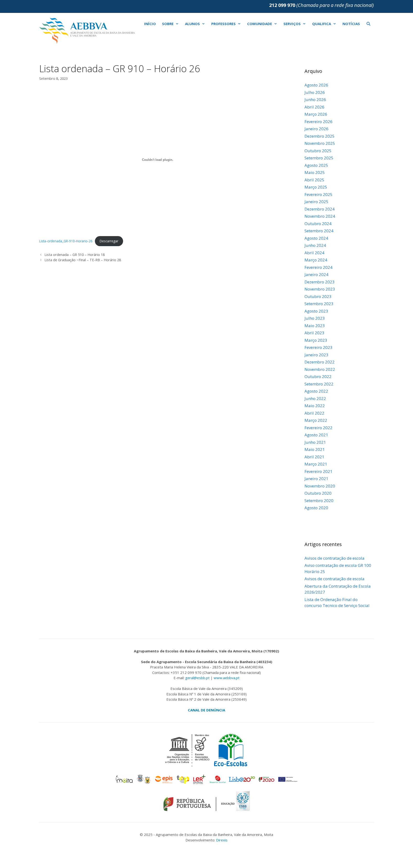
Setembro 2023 (318, 303)
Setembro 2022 (318, 384)
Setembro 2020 (318, 500)
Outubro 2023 (317, 296)
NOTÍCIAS (351, 23)
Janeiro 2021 (316, 478)
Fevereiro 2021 (318, 471)
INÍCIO (150, 23)
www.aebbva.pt (226, 677)
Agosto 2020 (316, 507)
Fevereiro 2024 (318, 267)
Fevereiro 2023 (318, 347)
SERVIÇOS (292, 23)
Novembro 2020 (319, 486)
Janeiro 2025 (316, 201)
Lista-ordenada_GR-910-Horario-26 (65, 241)
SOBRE (168, 23)
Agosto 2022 (316, 391)
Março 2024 (315, 260)
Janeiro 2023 (316, 355)
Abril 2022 (314, 413)
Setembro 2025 (318, 158)
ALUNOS (192, 23)
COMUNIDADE (259, 23)
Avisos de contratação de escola (334, 558)
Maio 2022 (314, 405)
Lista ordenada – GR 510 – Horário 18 (74, 254)
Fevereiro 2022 (318, 427)
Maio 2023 (314, 325)
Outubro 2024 (317, 223)
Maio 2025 (314, 172)
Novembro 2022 (319, 369)
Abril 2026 (314, 107)
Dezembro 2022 (319, 362)
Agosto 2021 (316, 435)
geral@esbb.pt (197, 677)
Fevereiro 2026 (318, 121)
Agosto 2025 (316, 165)
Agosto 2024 (316, 238)
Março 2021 (315, 464)
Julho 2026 (314, 92)
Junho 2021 (315, 442)
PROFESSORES (223, 23)
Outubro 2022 (317, 376)
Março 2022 (315, 420)
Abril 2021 (314, 457)
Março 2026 (315, 114)
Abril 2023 (314, 333)
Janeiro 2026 (316, 128)
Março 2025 (315, 187)
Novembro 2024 (319, 216)
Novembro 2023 (319, 289)
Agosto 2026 (316, 85)
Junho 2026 (315, 99)
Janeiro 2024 (316, 274)
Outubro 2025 (317, 150)
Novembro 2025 (319, 143)
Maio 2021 (314, 449)
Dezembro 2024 (319, 209)
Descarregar (109, 241)
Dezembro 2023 (319, 282)
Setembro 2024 (318, 230)
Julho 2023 (314, 318)
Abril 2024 (314, 252)
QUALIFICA (321, 23)
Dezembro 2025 (319, 136)
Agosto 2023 (316, 311)
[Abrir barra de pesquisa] (368, 24)
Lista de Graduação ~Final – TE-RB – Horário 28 (82, 260)
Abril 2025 (314, 180)
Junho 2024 (315, 245)
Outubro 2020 (317, 493)
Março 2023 (315, 340)
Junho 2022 (315, 398)
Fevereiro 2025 (318, 194)
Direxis (222, 840)
